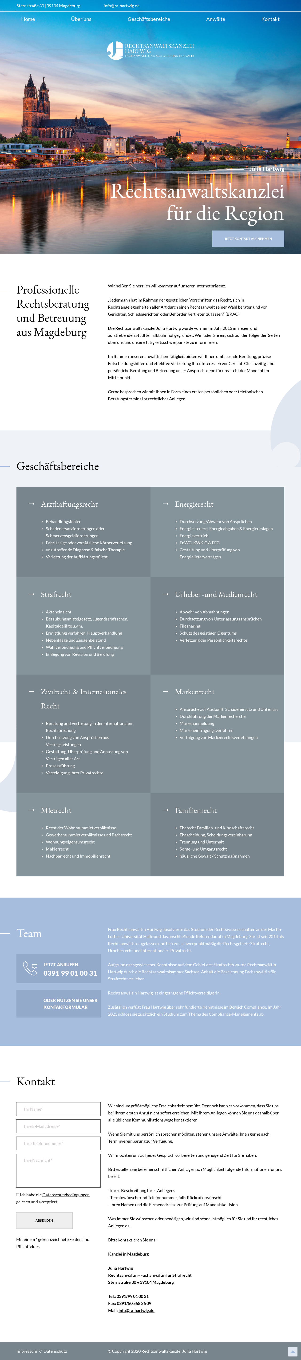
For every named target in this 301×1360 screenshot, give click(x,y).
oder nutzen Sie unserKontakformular (71, 1004)
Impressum (26, 1351)
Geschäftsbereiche (149, 19)
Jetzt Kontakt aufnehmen (248, 239)
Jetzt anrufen (70, 969)
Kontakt (270, 19)
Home (28, 19)
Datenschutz (55, 1351)
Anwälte (215, 19)
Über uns (81, 19)
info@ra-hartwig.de (121, 5)
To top (292, 1351)
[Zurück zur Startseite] (150, 50)
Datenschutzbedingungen (66, 1194)
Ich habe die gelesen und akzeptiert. (53, 1198)
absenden (44, 1220)
